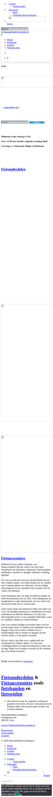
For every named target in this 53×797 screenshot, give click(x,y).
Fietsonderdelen (13, 169)
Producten (11, 748)
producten (28, 661)
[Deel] (8, 781)
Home (10, 745)
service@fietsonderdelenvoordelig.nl (18, 725)
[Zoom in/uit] (2, 781)
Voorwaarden (7, 733)
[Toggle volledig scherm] (5, 781)
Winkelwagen (13, 754)
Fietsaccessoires (13, 558)
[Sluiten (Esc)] (11, 781)
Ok (17, 794)
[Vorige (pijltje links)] (2, 784)
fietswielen (11, 693)
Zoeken (10, 751)
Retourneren (7, 730)
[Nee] (20, 794)
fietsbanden (13, 688)
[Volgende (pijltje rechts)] (5, 784)
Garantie (5, 735)
